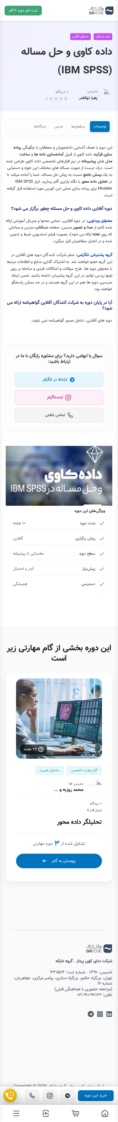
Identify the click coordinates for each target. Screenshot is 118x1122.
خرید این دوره (96, 1096)
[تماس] (32, 1095)
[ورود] (44, 1113)
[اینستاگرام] (49, 1095)
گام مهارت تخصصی (84, 770)
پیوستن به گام (64, 861)
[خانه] (103, 1113)
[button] (23, 10)
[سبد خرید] (73, 1113)
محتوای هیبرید (49, 770)
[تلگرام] (67, 1095)
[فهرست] (14, 1113)
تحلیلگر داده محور (79, 822)
